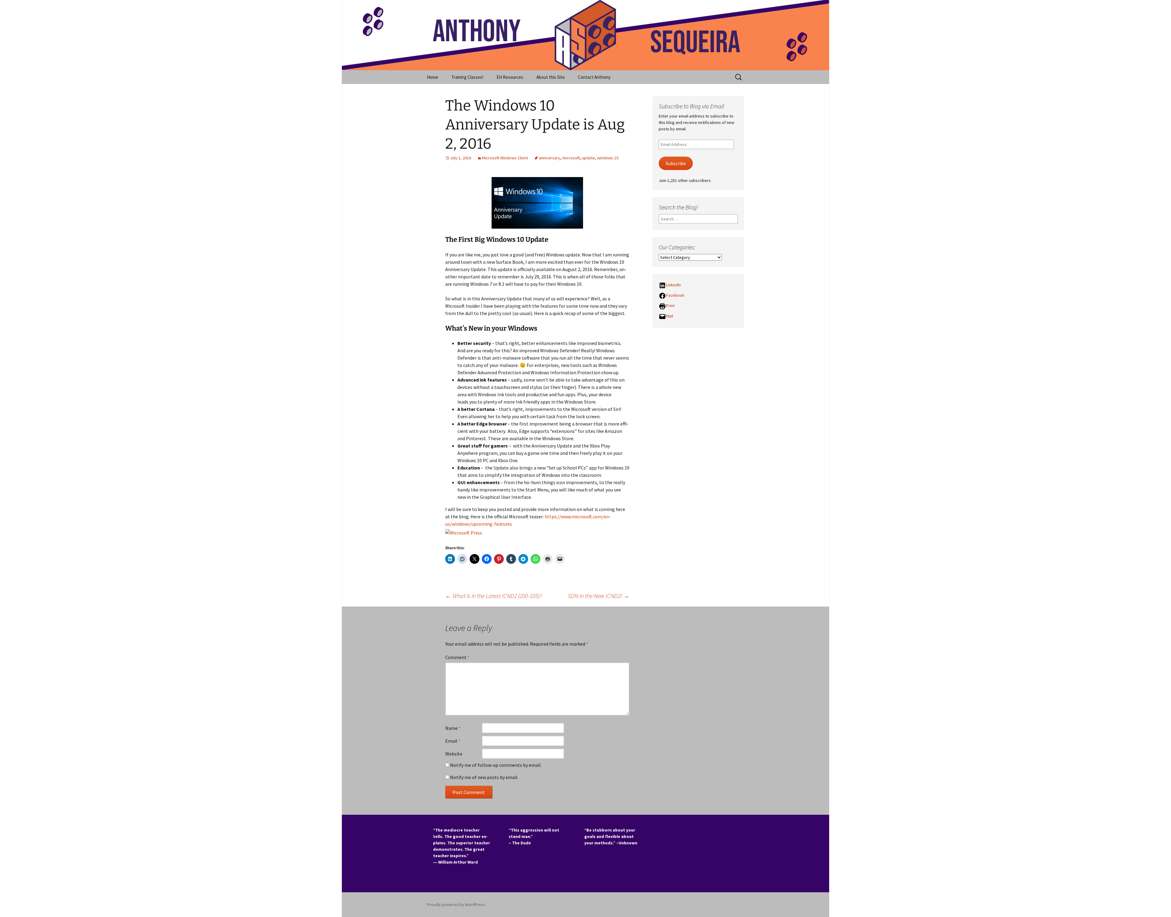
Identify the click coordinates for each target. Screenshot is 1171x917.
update (588, 158)
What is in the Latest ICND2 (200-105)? (493, 596)
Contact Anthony (594, 77)
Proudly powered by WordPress (456, 904)
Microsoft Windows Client (505, 158)
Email (452, 741)
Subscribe (676, 163)
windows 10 (607, 158)
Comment (457, 657)
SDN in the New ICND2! (598, 596)
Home (432, 77)
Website (453, 754)
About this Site (550, 77)
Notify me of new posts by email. (484, 777)
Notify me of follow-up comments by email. (496, 765)
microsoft (571, 158)
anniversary (549, 158)
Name (453, 728)
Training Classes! (467, 77)
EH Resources (509, 77)
